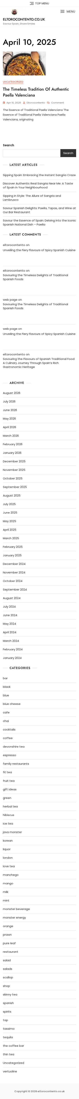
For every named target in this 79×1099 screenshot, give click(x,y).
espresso (9, 755)
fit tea (7, 772)
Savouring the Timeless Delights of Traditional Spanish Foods (35, 277)
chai (6, 721)
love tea (9, 866)
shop (6, 986)
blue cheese (12, 704)
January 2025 (12, 555)
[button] (67, 11)
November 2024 (14, 572)
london (8, 858)
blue (6, 695)
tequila (8, 1037)
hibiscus (8, 815)
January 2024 (12, 658)
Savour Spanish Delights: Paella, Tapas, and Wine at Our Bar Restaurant (39, 210)
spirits (7, 1012)
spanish (8, 1003)
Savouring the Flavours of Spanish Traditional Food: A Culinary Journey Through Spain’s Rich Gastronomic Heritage (39, 363)
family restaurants (16, 764)
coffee (8, 738)
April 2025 (9, 530)
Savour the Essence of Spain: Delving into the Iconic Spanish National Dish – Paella (39, 222)
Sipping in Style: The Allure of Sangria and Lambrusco (32, 198)
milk (5, 892)
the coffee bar (13, 1046)
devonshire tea (14, 747)
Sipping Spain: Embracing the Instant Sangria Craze (39, 175)
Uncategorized (13, 82)
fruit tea (9, 781)
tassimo (9, 1029)
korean (8, 841)
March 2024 (11, 641)
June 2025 (10, 513)
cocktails (9, 729)
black (6, 687)
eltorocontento (36, 102)
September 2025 (15, 487)
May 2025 (9, 521)
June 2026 (10, 410)
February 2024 (13, 649)
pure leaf (9, 943)
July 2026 (9, 401)
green (7, 798)
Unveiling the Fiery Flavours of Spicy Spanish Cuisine (39, 250)
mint (6, 900)
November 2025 (14, 470)
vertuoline (10, 1071)
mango (8, 883)
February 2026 (12, 444)
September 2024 (15, 589)
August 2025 (12, 495)
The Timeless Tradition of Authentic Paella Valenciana (36, 92)
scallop (8, 977)
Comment (57, 103)
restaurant (10, 952)
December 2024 (14, 564)
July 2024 (9, 607)
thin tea (8, 1054)
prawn (7, 935)
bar (5, 678)
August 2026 (11, 393)
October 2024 (12, 581)
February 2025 (13, 547)
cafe (6, 712)
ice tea (8, 823)
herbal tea (10, 806)
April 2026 (9, 427)
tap (5, 1020)
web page (10, 300)
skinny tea (10, 994)
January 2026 (12, 453)
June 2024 (10, 615)
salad (7, 960)
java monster (12, 832)
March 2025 (11, 538)
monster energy (14, 918)
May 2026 (9, 419)
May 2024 (9, 624)
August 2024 (12, 598)
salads (7, 969)
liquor (7, 849)
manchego (11, 875)
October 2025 (12, 478)
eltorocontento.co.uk (24, 19)
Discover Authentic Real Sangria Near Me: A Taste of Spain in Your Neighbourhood (38, 185)
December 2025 (14, 461)
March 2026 (11, 436)
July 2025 (9, 504)
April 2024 (9, 632)
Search (8, 145)
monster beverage (16, 909)
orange (8, 926)
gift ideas (9, 789)
